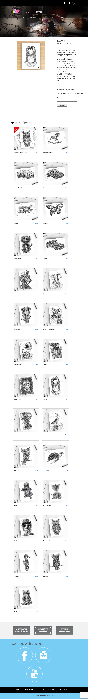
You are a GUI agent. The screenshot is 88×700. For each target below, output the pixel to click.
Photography (33, 17)
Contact (61, 17)
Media (52, 17)
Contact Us (63, 689)
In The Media (52, 689)
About (23, 17)
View (36, 152)
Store (42, 17)
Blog (43, 689)
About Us (19, 689)
